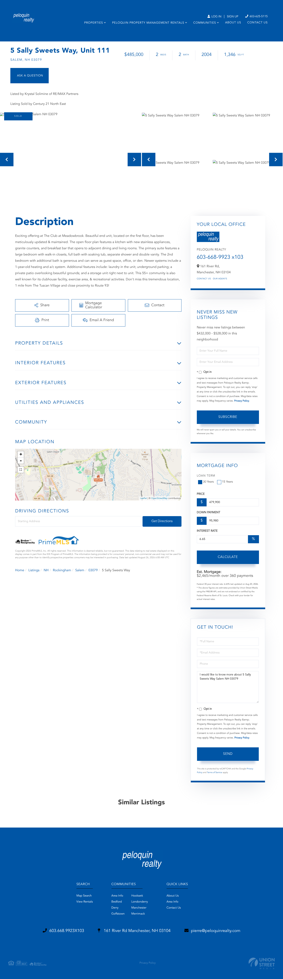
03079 (93, 570)
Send (228, 754)
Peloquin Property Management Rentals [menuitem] (148, 23)
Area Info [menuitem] (117, 895)
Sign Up (232, 16)
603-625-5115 (258, 16)
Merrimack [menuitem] (138, 913)
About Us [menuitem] (233, 22)
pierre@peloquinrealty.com (216, 931)
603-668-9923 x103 (220, 257)
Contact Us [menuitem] (257, 22)
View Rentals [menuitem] (84, 901)
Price (201, 494)
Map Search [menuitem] (84, 895)
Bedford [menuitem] (116, 901)
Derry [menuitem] (115, 907)
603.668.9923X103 (66, 931)
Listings (33, 570)
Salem (79, 570)
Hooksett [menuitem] (137, 895)
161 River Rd (137, 931)
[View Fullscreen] (21, 470)
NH (46, 570)
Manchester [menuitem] (138, 907)
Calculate (228, 557)
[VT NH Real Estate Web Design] (262, 963)
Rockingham (62, 570)
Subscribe (227, 417)
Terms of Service (214, 773)
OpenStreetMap (159, 498)
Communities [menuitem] (204, 23)
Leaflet (143, 498)
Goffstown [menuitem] (118, 913)
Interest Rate (207, 531)
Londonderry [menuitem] (139, 901)
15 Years (227, 481)
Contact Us (204, 279)
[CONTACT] (29, 75)
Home (19, 570)
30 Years (208, 481)
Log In (216, 16)
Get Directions (162, 521)
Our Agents (220, 279)
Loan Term (206, 475)
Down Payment (208, 512)
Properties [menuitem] (93, 23)
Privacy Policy (241, 401)
